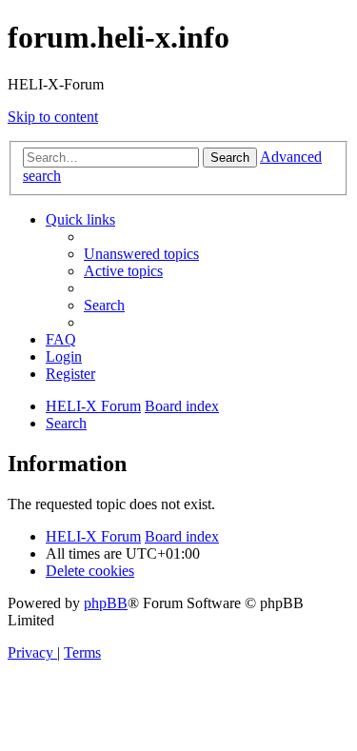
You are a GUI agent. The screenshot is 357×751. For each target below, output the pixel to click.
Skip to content (53, 117)
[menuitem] (141, 254)
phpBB (106, 603)
